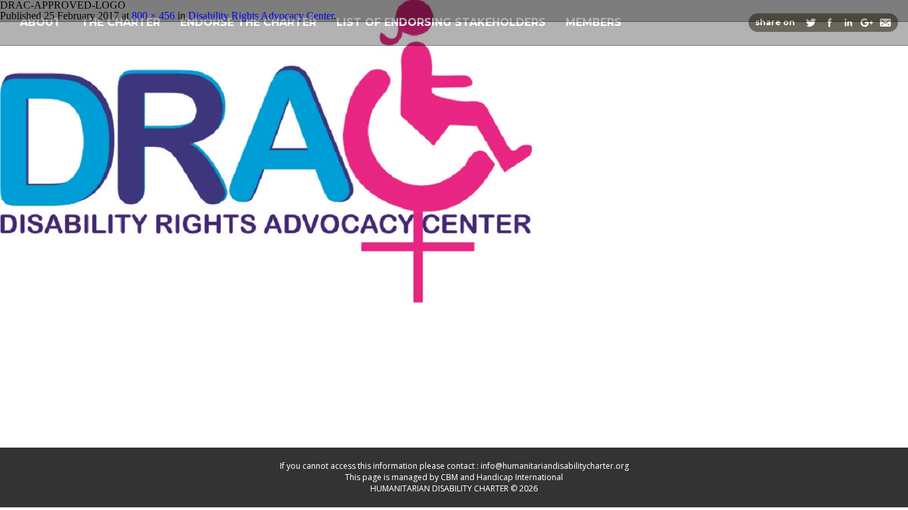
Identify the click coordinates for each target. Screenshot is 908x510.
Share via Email (885, 22)
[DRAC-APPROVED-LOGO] (266, 299)
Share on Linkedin (848, 22)
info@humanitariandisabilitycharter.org (555, 465)
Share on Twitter (811, 22)
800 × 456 (153, 15)
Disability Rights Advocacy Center (261, 15)
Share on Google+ (866, 22)
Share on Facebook (829, 22)
